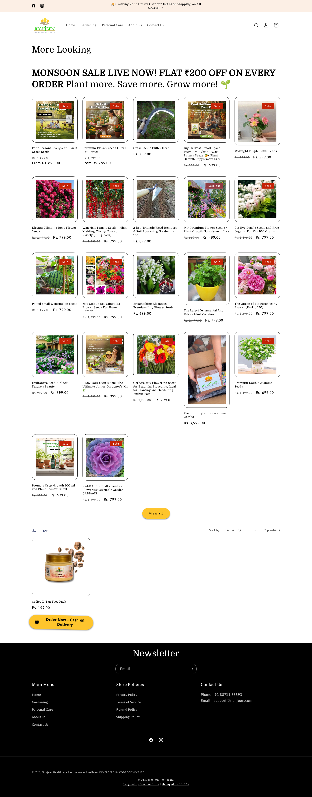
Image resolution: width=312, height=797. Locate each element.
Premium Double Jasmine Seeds (253, 384)
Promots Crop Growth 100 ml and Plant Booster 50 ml (53, 487)
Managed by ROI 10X (175, 784)
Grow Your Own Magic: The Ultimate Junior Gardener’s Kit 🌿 (105, 386)
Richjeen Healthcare (54, 772)
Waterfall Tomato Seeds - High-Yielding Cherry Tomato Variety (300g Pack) (105, 231)
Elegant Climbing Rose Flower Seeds (54, 229)
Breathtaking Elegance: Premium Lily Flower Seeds (153, 305)
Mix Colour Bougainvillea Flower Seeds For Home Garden (101, 307)
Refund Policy (126, 710)
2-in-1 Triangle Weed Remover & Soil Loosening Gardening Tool (155, 231)
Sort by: (214, 530)
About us (38, 717)
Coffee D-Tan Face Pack (49, 601)
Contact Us (40, 724)
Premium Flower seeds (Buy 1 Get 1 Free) (104, 150)
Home (36, 695)
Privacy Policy (126, 695)
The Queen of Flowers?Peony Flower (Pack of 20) (256, 305)
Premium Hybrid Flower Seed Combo (206, 415)
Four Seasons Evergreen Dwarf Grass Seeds (54, 150)
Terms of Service (128, 702)
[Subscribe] (191, 669)
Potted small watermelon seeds (54, 303)
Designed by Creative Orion (141, 784)
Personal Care (42, 710)
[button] (256, 25)
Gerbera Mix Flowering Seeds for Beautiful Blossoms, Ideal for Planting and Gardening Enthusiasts (154, 388)
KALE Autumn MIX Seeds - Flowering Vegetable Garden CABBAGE (103, 490)
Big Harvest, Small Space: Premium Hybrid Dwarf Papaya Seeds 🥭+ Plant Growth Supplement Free (202, 154)
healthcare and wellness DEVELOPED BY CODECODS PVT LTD (106, 772)
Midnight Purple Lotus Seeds (256, 151)
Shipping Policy (128, 717)
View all (156, 513)
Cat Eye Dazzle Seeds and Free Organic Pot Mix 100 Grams (257, 229)
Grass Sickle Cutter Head (151, 148)
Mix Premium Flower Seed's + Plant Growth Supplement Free (206, 229)
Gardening (40, 702)
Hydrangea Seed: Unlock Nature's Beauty (50, 384)
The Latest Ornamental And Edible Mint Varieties (204, 312)
